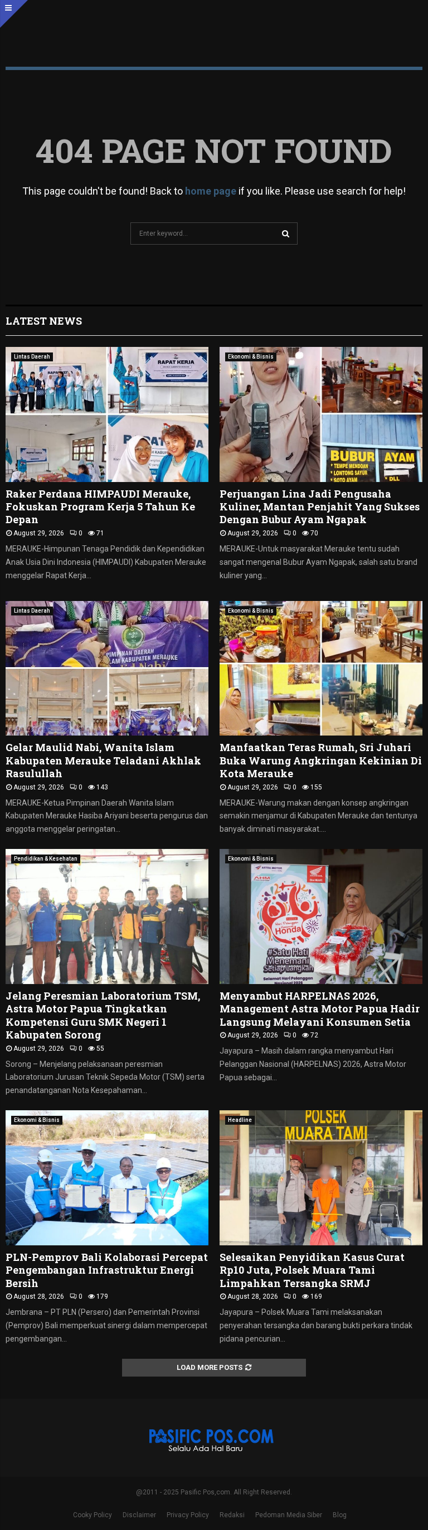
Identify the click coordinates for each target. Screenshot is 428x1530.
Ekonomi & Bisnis (251, 357)
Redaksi (232, 1515)
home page (210, 191)
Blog (340, 1515)
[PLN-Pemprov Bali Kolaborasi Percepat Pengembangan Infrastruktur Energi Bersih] (107, 1177)
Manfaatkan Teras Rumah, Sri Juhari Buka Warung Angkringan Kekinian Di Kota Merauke (321, 760)
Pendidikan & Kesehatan (45, 859)
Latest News (44, 320)
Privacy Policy (188, 1515)
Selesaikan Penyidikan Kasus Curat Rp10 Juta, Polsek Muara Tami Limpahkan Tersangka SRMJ (312, 1270)
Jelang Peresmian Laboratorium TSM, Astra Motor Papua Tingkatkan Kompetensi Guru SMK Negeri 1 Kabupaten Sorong (103, 1015)
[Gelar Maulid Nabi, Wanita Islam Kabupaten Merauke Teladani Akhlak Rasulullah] (107, 668)
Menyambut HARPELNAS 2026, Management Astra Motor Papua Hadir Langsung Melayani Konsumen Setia (320, 1009)
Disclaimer (139, 1515)
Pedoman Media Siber (288, 1515)
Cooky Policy (92, 1515)
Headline (240, 1120)
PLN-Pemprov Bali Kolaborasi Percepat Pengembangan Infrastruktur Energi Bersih (107, 1270)
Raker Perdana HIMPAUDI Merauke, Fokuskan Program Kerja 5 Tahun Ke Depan (100, 506)
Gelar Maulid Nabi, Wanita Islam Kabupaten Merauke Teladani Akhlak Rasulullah (103, 760)
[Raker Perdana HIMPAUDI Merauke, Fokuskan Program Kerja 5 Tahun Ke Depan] (107, 414)
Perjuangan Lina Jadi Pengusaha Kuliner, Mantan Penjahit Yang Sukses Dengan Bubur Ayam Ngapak (320, 506)
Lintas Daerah (32, 357)
